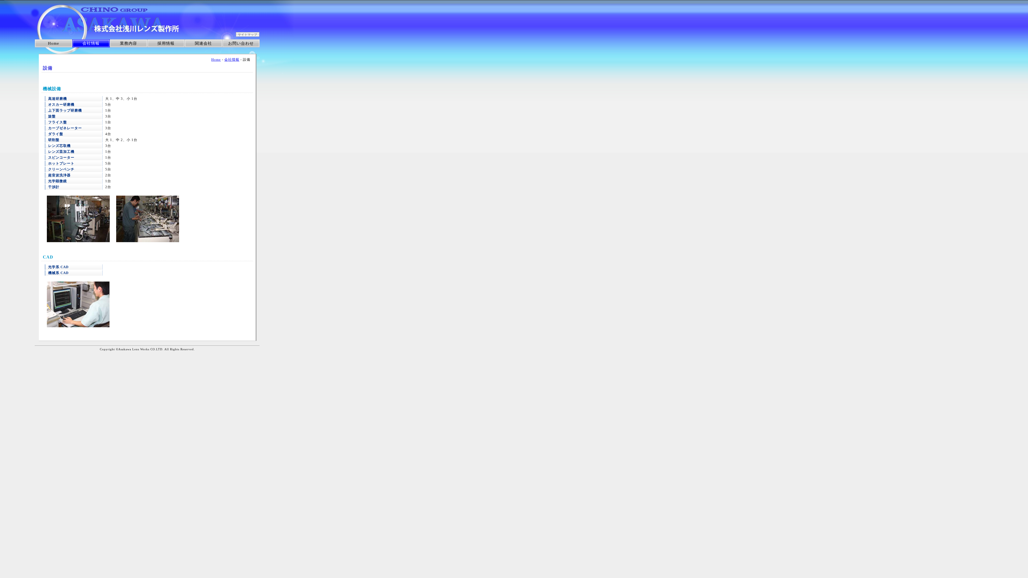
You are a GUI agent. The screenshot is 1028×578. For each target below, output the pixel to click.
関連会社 (203, 43)
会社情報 (91, 43)
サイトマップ (247, 34)
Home (53, 43)
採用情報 (166, 43)
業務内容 (128, 43)
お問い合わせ (241, 43)
